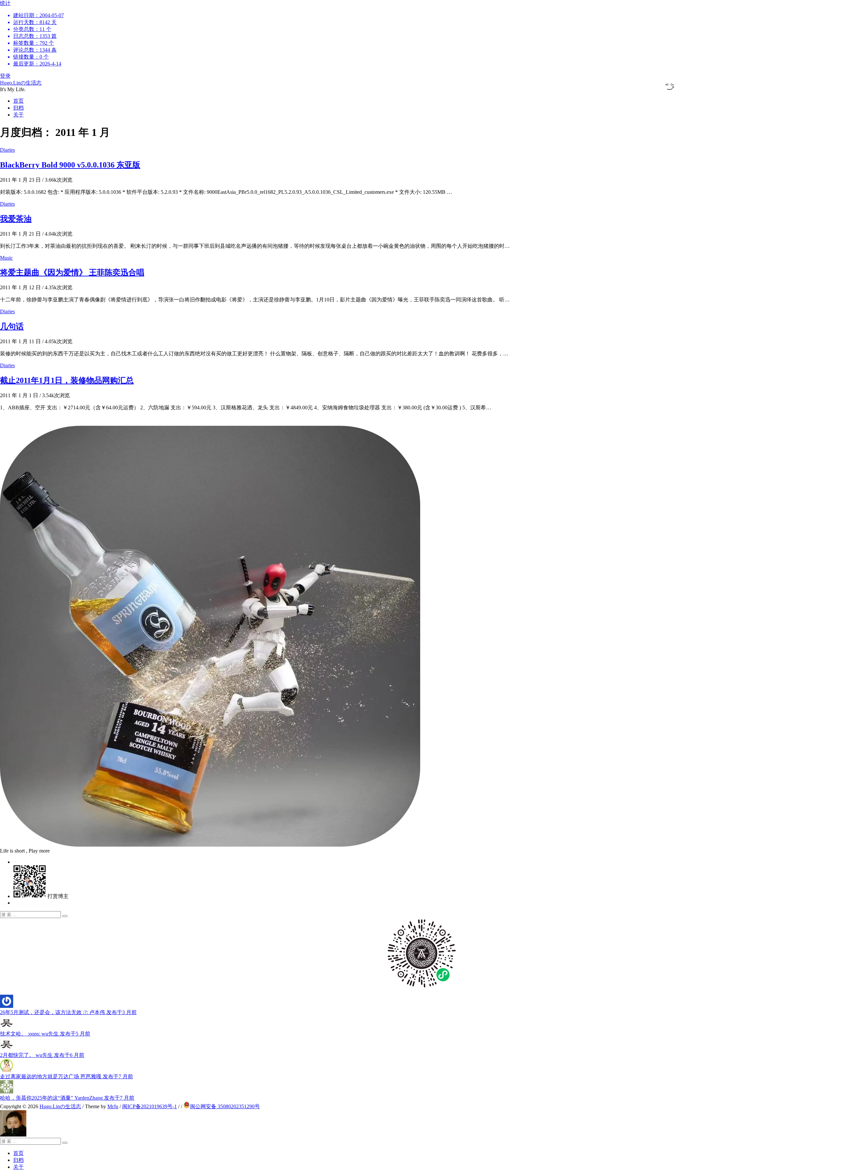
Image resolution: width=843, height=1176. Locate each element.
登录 (5, 76)
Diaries (7, 150)
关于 (18, 114)
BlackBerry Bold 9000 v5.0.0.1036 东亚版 (70, 165)
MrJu (112, 1106)
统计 (32, 33)
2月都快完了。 (42, 1055)
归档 (18, 108)
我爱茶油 (16, 219)
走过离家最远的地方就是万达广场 (66, 1076)
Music (6, 258)
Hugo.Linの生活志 (20, 83)
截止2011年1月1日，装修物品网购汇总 (67, 380)
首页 (18, 101)
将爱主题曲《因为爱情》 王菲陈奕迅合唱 (72, 272)
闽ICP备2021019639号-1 (149, 1106)
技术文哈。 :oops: (45, 1033)
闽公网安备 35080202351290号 (225, 1106)
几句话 (12, 326)
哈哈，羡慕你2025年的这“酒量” (67, 1098)
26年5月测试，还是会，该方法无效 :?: (68, 1012)
